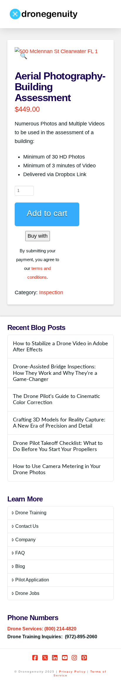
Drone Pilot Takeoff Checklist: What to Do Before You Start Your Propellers (57, 446)
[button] (24, 56)
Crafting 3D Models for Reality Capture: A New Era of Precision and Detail (59, 422)
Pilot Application (32, 579)
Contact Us (26, 526)
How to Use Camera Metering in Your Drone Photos (57, 469)
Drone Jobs (27, 593)
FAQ (20, 552)
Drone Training (30, 512)
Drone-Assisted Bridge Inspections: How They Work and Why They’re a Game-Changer (55, 373)
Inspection (51, 292)
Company (25, 539)
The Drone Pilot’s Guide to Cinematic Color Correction (56, 399)
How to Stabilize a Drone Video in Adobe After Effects (60, 346)
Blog (20, 566)
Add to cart (47, 213)
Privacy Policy (72, 671)
